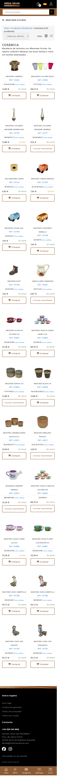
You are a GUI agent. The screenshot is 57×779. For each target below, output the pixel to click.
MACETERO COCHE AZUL (14, 228)
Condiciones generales (12, 707)
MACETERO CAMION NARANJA (42, 179)
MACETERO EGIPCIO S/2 (14, 384)
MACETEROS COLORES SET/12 (42, 76)
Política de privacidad (11, 711)
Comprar (15, 95)
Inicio (6, 28)
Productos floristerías (22, 28)
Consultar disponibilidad (42, 148)
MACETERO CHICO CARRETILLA (14, 592)
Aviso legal (6, 703)
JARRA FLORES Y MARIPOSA (42, 281)
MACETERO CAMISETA (14, 76)
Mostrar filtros (16, 20)
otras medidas (20, 84)
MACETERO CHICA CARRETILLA (42, 592)
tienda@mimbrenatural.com (15, 743)
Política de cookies (10, 716)
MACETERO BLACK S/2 (42, 384)
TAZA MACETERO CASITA (14, 179)
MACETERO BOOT (14, 281)
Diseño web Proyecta (10, 762)
